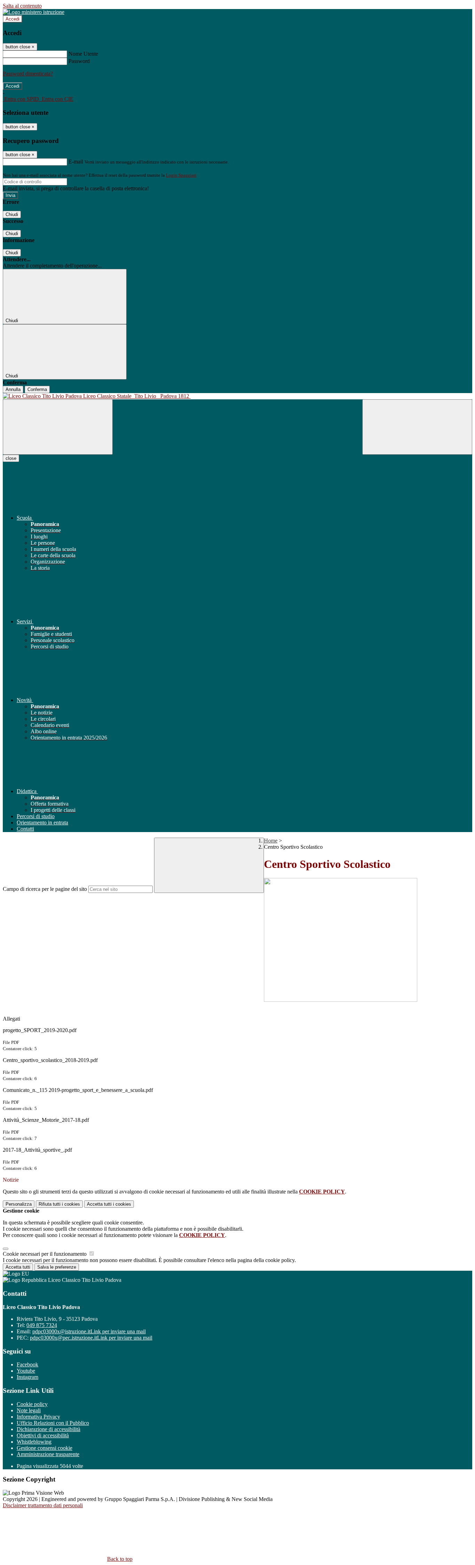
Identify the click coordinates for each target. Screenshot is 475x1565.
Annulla (13, 389)
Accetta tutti (109, 1204)
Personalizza (19, 1204)
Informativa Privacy (38, 1417)
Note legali (29, 1410)
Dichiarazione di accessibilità (48, 1429)
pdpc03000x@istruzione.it (89, 1331)
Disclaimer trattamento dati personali (43, 1505)
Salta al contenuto (22, 6)
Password (79, 61)
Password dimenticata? (28, 74)
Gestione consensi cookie (44, 1448)
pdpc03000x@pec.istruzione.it (91, 1338)
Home (270, 841)
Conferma (37, 389)
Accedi (12, 19)
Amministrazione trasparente (48, 1454)
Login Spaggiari (181, 175)
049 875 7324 (41, 1325)
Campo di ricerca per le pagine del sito (45, 889)
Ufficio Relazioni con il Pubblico (53, 1423)
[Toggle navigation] (58, 427)
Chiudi (12, 214)
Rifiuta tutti (59, 1204)
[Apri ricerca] (417, 427)
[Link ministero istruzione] (33, 12)
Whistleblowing (34, 1442)
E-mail (76, 162)
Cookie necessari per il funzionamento (45, 1254)
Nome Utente (83, 54)
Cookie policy (32, 1404)
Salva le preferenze (56, 1267)
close (11, 458)
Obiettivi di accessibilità (43, 1435)
